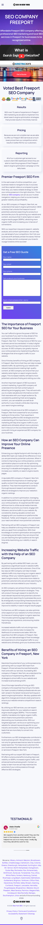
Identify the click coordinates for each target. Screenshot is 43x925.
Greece (4, 865)
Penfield (16, 883)
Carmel (34, 875)
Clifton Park (34, 880)
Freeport (17, 885)
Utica (37, 873)
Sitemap (31, 914)
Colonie (37, 863)
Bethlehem (35, 878)
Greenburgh (12, 865)
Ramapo (32, 893)
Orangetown (33, 868)
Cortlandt (9, 885)
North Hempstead (21, 868)
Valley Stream (26, 883)
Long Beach (15, 878)
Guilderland (8, 880)
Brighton (17, 880)
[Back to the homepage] (21, 4)
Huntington (32, 865)
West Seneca (16, 890)
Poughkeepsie (9, 888)
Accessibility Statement (17, 914)
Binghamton (21, 888)
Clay (32, 863)
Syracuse (16, 873)
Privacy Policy (12, 911)
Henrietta (33, 885)
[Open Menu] (3, 4)
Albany (12, 860)
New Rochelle (23, 893)
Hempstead (22, 865)
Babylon (27, 860)
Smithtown (7, 873)
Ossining (35, 883)
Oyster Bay (9, 870)
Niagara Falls (34, 890)
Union (17, 895)
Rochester (19, 870)
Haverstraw (8, 883)
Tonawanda (25, 873)
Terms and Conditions (27, 911)
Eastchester (26, 878)
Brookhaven (35, 860)
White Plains (11, 875)
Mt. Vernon (8, 868)
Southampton (8, 895)
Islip (39, 865)
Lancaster (25, 885)
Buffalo (5, 863)
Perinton (25, 890)
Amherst (19, 860)
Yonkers (19, 875)
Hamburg (26, 875)
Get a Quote (21, 74)
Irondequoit (12, 893)
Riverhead (7, 878)
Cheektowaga (14, 863)
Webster (30, 888)
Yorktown (25, 880)
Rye (24, 870)
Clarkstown (24, 863)
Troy (32, 873)
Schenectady (32, 870)
